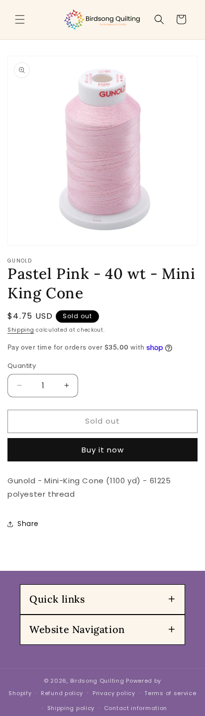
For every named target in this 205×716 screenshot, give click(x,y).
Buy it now (103, 450)
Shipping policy (71, 708)
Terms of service (170, 693)
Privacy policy (114, 693)
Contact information (135, 708)
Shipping (20, 330)
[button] (20, 19)
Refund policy (62, 693)
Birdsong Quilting (97, 681)
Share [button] (28, 524)
